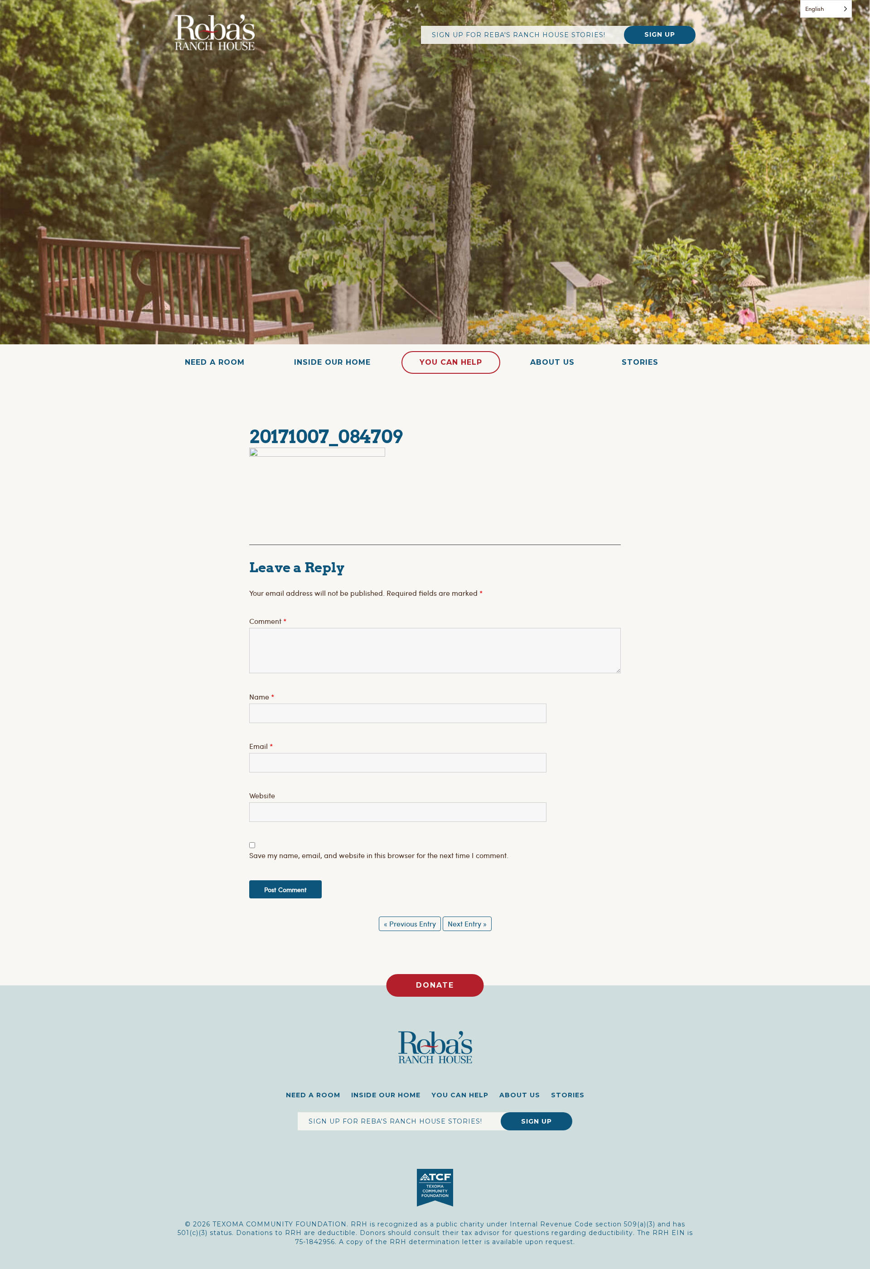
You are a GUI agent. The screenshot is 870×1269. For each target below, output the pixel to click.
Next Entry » (467, 923)
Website (262, 795)
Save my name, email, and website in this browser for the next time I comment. (378, 855)
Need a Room (215, 362)
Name (261, 696)
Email (261, 746)
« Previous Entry (410, 923)
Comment (267, 621)
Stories (640, 362)
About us (552, 362)
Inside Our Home (332, 362)
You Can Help (451, 362)
